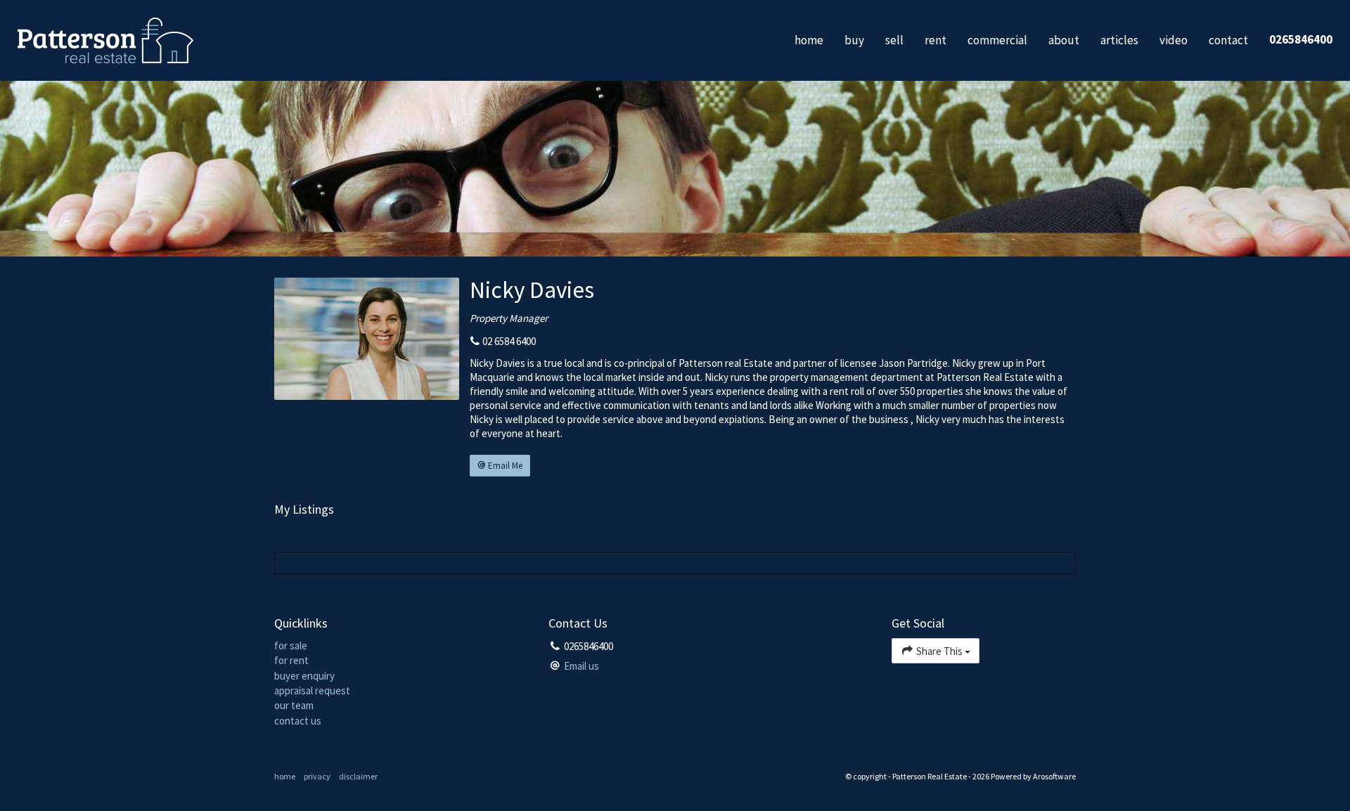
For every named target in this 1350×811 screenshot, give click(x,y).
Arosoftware (1054, 776)
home (809, 40)
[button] (500, 466)
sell (894, 40)
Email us (581, 666)
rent (935, 40)
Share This (939, 651)
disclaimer (358, 776)
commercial (997, 40)
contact (1228, 40)
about (1063, 40)
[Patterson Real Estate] (105, 39)
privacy (317, 776)
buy (854, 40)
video (1173, 40)
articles (1119, 40)
